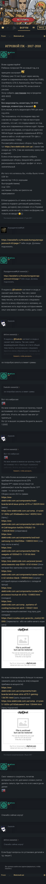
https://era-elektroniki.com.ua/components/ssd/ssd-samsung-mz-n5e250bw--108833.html (20, 537)
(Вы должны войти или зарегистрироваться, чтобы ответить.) (22, 867)
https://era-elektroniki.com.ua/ (19, 146)
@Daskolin (17, 289)
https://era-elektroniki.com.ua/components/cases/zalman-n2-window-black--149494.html (22, 574)
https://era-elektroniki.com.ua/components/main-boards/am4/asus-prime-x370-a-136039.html (22, 500)
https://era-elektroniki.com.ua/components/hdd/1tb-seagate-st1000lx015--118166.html (20, 551)
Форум (24, 27)
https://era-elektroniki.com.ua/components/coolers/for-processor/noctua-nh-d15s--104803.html (22, 591)
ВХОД (41, 28)
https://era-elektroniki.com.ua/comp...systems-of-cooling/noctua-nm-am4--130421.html (19, 604)
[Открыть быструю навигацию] (44, 36)
